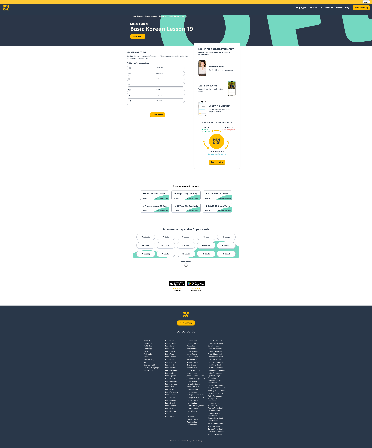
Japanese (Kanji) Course (195, 376)
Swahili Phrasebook (215, 421)
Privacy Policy (186, 441)
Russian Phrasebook (215, 408)
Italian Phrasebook (215, 373)
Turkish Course (192, 419)
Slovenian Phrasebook (216, 411)
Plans (146, 351)
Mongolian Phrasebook (216, 388)
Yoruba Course (192, 425)
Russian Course (192, 400)
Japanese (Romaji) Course (196, 378)
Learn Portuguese (172, 392)
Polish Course (192, 392)
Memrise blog (343, 7)
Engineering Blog (150, 365)
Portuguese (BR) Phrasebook (214, 399)
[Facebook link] (178, 331)
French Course (192, 354)
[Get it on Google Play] (196, 283)
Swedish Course (192, 414)
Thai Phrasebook (214, 426)
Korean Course (151, 16)
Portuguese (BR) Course (195, 395)
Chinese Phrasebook (215, 343)
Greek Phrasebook (215, 359)
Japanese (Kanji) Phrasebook (214, 377)
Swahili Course (192, 411)
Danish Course (192, 346)
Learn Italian (169, 373)
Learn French (170, 354)
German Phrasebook (215, 357)
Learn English (170, 351)
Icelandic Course (192, 368)
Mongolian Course (193, 384)
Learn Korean (138, 16)
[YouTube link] (188, 331)
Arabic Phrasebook (215, 340)
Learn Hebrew (170, 362)
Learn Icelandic (170, 368)
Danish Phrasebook (215, 346)
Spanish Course (192, 408)
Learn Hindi (169, 365)
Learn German (170, 357)
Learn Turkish (170, 411)
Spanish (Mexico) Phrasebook (214, 414)
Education (163, 16)
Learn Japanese (171, 376)
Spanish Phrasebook (215, 418)
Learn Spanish (170, 400)
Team (146, 357)
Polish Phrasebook (215, 396)
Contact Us (148, 343)
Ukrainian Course (193, 422)
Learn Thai (169, 408)
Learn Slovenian (171, 397)
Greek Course (192, 359)
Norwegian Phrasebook (216, 390)
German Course (192, 357)
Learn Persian (170, 387)
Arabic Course (192, 340)
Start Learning (361, 7)
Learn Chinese (170, 343)
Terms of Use (175, 441)
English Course (192, 351)
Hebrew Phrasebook (215, 362)
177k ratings (177, 290)
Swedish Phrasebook (215, 423)
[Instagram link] (193, 331)
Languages (300, 7)
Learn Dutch (169, 349)
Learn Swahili (170, 403)
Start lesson (138, 36)
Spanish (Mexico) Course (196, 406)
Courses (313, 7)
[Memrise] (6, 8)
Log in (366, 2)
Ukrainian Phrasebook (216, 432)
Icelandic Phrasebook (215, 368)
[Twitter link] (183, 331)
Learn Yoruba (170, 416)
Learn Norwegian (171, 384)
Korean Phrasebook (215, 385)
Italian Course (192, 373)
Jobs (145, 362)
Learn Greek (169, 359)
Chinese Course (192, 343)
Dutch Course (192, 349)
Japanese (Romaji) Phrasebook (214, 381)
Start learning (217, 162)
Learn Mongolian (171, 381)
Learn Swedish (170, 406)
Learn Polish (169, 389)
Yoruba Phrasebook (215, 434)
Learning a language (151, 368)
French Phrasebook (215, 354)
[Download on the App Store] (177, 283)
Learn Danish (170, 346)
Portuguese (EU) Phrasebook (214, 404)
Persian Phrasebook (215, 393)
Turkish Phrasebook (215, 429)
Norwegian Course (193, 387)
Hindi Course (191, 365)
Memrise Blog (149, 359)
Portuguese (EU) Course (195, 397)
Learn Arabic (169, 340)
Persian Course (192, 389)
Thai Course (191, 416)
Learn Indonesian (171, 370)
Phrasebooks (326, 7)
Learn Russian (170, 395)
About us (147, 340)
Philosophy (148, 354)
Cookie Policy (197, 441)
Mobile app (148, 349)
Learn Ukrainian (171, 414)
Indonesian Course (193, 370)
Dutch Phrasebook (215, 349)
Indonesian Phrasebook (216, 370)
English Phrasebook (215, 351)
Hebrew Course (192, 362)
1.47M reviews (196, 290)
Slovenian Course (193, 403)
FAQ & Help (148, 346)
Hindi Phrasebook (214, 365)
